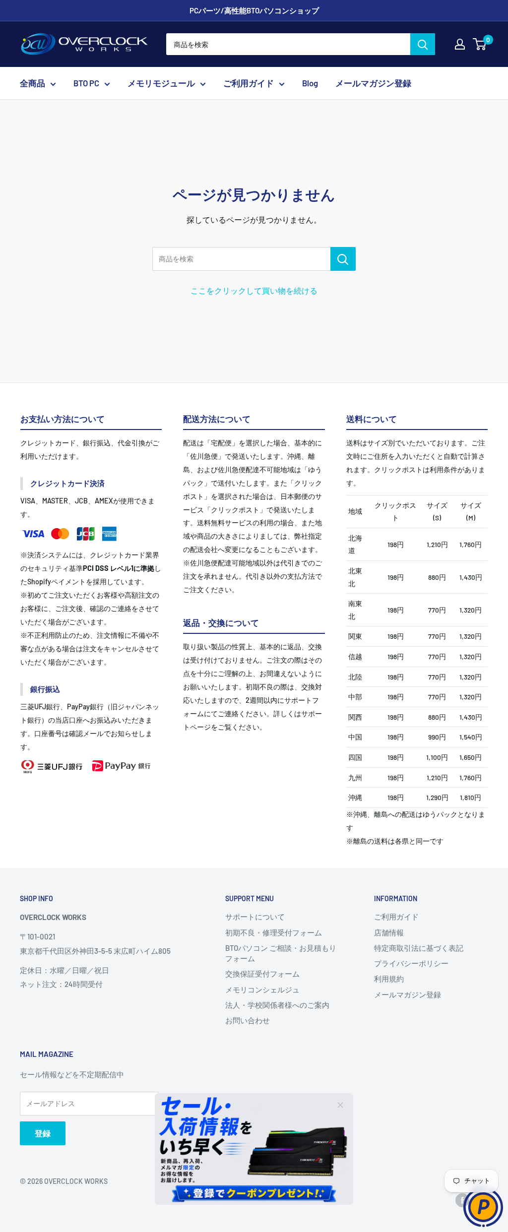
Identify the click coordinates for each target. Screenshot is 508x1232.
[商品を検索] (343, 259)
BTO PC (86, 83)
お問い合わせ (247, 1020)
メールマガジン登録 (373, 83)
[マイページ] (460, 44)
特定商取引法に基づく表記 (418, 947)
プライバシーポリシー (411, 963)
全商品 (32, 83)
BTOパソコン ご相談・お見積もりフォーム (280, 953)
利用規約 (389, 978)
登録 (43, 1133)
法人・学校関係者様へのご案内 (277, 1004)
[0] (480, 44)
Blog (310, 83)
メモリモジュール (161, 83)
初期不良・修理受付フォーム (273, 932)
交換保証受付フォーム (262, 973)
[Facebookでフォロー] (462, 1200)
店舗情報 (389, 932)
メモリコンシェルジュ (262, 989)
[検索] (422, 44)
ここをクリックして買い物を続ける (254, 290)
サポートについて (255, 916)
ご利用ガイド (248, 83)
